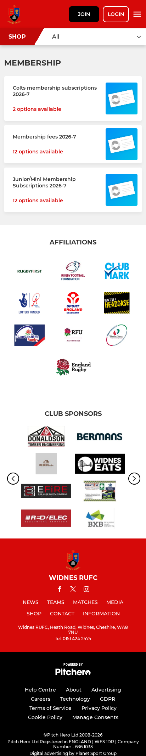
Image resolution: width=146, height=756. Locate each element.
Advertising (106, 690)
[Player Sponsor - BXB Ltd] (100, 519)
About (74, 690)
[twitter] (73, 590)
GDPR (107, 699)
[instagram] (86, 590)
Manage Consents (95, 717)
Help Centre (40, 690)
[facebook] (59, 590)
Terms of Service (50, 708)
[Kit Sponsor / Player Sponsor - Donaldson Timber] (46, 438)
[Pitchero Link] (73, 673)
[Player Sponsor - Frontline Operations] (100, 492)
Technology (75, 699)
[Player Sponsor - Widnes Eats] (100, 465)
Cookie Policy (45, 717)
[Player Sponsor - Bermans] (100, 438)
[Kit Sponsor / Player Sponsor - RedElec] (46, 519)
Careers (40, 699)
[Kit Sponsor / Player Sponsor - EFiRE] (46, 492)
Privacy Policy (99, 708)
